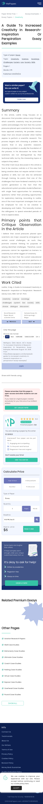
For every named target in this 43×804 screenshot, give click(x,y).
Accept (16, 788)
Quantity (7, 504)
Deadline (7, 515)
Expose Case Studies (12, 682)
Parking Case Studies (13, 670)
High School (12, 480)
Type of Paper (9, 494)
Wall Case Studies (11, 645)
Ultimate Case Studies (13, 657)
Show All (12, 703)
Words (35, 508)
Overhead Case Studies (14, 688)
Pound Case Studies (12, 694)
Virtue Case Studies (12, 676)
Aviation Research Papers (14, 638)
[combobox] (21, 498)
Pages (26, 508)
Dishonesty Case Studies (14, 651)
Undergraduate (30, 480)
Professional (30, 486)
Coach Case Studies (12, 663)
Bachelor (12, 486)
